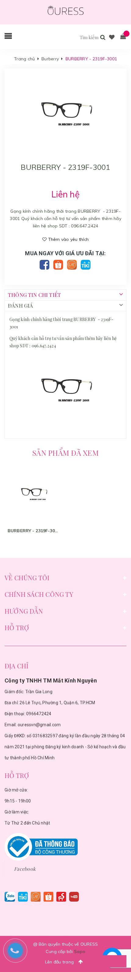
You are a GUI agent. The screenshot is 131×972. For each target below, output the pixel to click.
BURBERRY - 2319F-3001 (33, 530)
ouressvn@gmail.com (39, 724)
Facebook (25, 868)
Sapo (79, 951)
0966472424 (38, 713)
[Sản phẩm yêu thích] (112, 37)
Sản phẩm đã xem (65, 453)
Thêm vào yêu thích (68, 239)
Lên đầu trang (60, 962)
